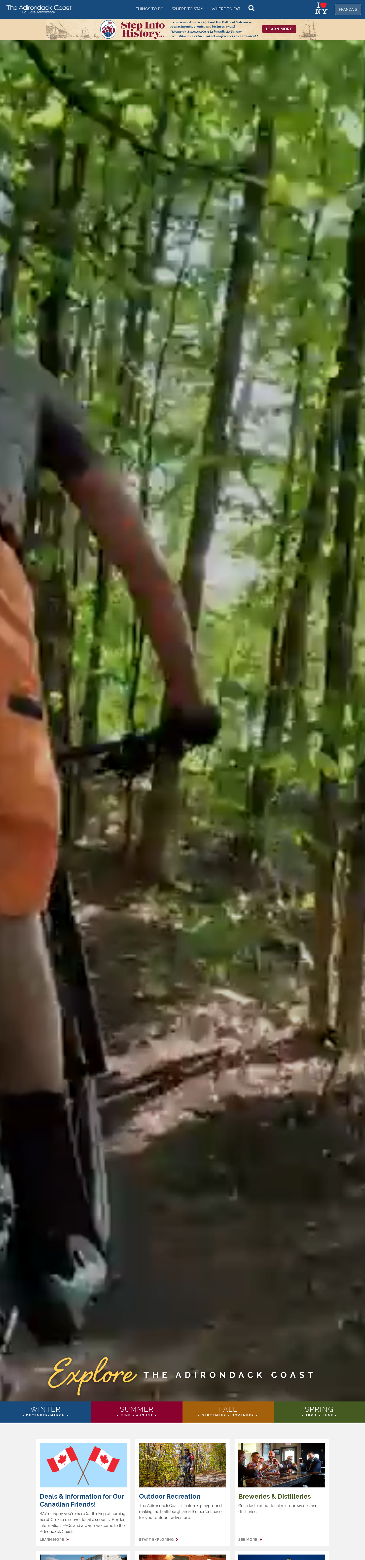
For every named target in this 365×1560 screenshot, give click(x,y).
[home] (37, 9)
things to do (150, 9)
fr (348, 9)
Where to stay (187, 9)
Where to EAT (226, 9)
